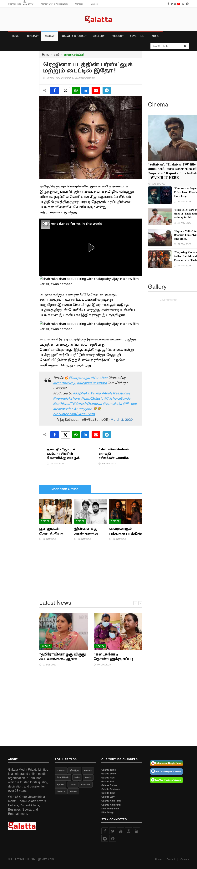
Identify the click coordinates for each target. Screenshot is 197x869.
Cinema (32, 36)
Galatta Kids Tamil (111, 800)
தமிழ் (56, 54)
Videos (117, 36)
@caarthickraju (64, 383)
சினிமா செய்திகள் (74, 54)
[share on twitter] (65, 90)
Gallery (99, 36)
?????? (45, 521)
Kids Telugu (107, 812)
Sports (60, 784)
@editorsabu (63, 409)
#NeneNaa (99, 378)
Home (15, 36)
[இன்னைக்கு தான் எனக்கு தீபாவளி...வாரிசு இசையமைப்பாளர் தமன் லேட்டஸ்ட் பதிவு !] (90, 511)
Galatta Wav (108, 796)
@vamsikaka (112, 404)
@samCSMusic (92, 399)
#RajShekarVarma (87, 394)
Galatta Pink (108, 781)
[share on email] (96, 90)
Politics (88, 770)
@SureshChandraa (87, 404)
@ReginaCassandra (92, 383)
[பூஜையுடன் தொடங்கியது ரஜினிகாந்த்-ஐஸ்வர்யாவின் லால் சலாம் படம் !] (55, 511)
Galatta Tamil (108, 769)
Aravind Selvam (86, 77)
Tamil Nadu (63, 777)
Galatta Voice (108, 773)
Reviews (85, 784)
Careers (94, 3)
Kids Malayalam (110, 808)
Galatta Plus (108, 777)
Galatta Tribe (108, 793)
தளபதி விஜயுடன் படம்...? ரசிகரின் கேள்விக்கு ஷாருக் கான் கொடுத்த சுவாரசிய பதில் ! (63, 458)
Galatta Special (73, 36)
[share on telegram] (107, 90)
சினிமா (49, 36)
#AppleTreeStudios (116, 394)
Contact (79, 3)
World (88, 777)
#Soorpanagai (79, 378)
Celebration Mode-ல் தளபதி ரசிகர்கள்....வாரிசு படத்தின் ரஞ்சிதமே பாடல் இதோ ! (114, 458)
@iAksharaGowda (117, 399)
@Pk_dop (130, 404)
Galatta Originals (110, 789)
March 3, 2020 (122, 419)
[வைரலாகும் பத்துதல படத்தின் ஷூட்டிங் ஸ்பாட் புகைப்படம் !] (125, 511)
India (77, 777)
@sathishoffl (62, 404)
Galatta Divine (109, 785)
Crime (73, 784)
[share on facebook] (54, 90)
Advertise (137, 36)
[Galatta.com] (98, 16)
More (155, 36)
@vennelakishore (66, 399)
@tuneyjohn (82, 409)
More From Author (65, 489)
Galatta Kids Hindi (111, 804)
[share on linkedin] (85, 90)
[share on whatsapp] (76, 90)
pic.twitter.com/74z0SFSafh (74, 414)
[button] (91, 247)
